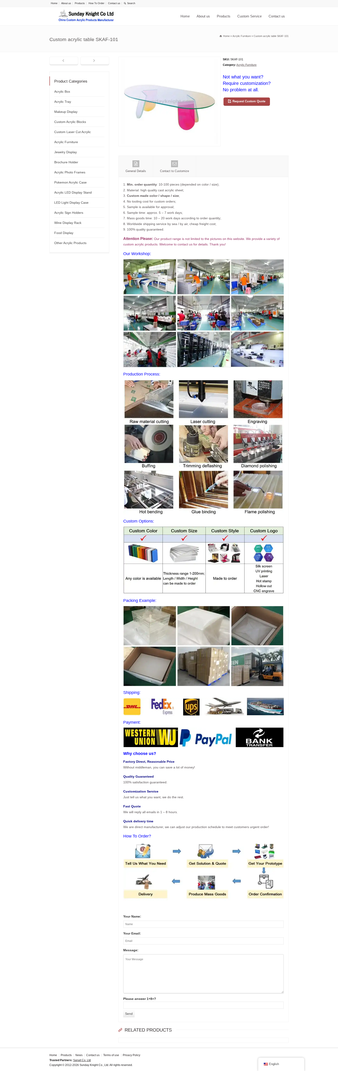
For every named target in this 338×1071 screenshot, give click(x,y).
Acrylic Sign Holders (68, 212)
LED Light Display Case (71, 202)
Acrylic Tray (62, 101)
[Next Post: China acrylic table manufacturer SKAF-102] (94, 61)
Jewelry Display (65, 152)
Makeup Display (65, 112)
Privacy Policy (131, 1055)
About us (66, 3)
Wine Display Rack (67, 223)
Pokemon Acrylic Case (70, 182)
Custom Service (249, 16)
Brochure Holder (66, 162)
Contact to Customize (174, 171)
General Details (136, 171)
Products (80, 3)
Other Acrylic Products (70, 243)
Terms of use (111, 1055)
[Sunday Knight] (86, 16)
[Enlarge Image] (169, 59)
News (79, 1055)
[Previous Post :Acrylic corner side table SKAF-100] (63, 61)
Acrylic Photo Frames (69, 172)
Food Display (63, 233)
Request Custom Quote (248, 101)
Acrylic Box (62, 91)
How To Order (96, 3)
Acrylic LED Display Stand (73, 192)
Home (54, 3)
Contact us (114, 3)
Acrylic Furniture (246, 65)
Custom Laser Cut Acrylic (72, 132)
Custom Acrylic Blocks (70, 122)
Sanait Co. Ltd (82, 1060)
